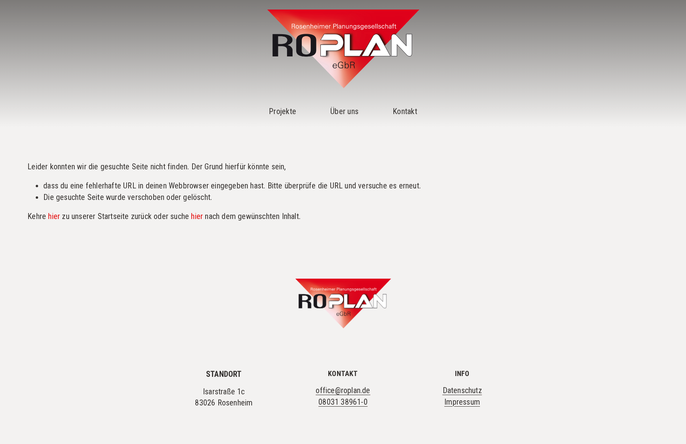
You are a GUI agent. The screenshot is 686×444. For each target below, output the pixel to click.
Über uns (344, 111)
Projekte (282, 111)
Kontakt (405, 111)
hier (54, 216)
